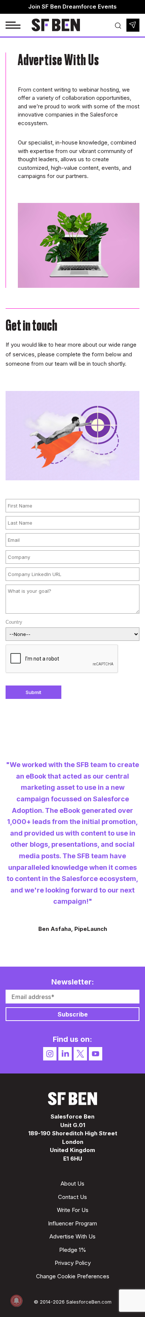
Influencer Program (72, 1223)
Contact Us (72, 1196)
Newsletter (133, 25)
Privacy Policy (73, 1262)
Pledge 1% (72, 1249)
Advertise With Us (72, 1236)
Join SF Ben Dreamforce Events (72, 6)
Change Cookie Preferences (72, 1276)
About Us (72, 1183)
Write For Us (72, 1209)
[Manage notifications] (16, 1301)
